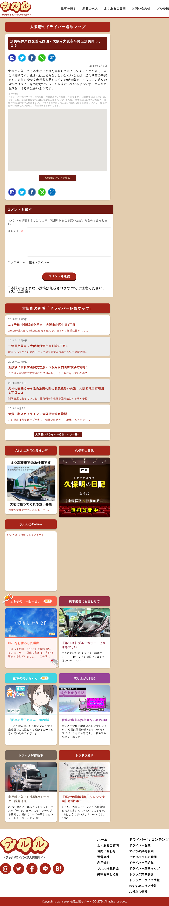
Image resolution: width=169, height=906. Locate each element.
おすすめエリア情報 (143, 886)
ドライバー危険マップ (144, 868)
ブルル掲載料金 (108, 868)
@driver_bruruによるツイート (25, 534)
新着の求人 (90, 8)
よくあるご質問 (115, 8)
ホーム (102, 839)
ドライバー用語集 (141, 862)
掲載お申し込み (108, 874)
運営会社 (103, 857)
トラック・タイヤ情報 (144, 880)
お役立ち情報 (138, 891)
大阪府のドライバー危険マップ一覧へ (57, 434)
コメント (15, 230)
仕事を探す (68, 8)
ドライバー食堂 (140, 845)
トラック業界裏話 (141, 874)
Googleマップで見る (57, 177)
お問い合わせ (141, 8)
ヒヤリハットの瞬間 (143, 857)
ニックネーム (16, 262)
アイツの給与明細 (141, 851)
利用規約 (103, 862)
